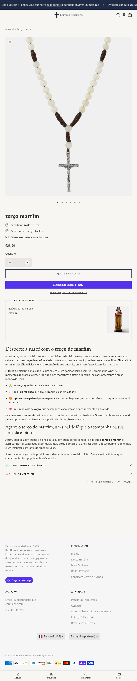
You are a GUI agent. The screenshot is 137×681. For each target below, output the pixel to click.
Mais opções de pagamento (68, 292)
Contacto (76, 605)
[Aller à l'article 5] (75, 202)
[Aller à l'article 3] (66, 202)
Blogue (75, 553)
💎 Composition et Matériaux (25, 465)
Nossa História (79, 559)
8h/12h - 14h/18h (15, 609)
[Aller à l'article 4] (70, 202)
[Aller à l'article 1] (57, 202)
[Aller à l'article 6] (79, 202)
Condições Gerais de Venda (87, 577)
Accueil (9, 29)
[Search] (118, 15)
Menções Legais (80, 565)
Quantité (10, 253)
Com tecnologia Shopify (42, 655)
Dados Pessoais (80, 571)
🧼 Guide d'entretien (19, 474)
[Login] (124, 15)
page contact (54, 4)
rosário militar (81, 454)
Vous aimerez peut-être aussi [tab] (68, 513)
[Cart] (130, 15)
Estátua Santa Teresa (20, 308)
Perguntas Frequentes (84, 599)
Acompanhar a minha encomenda (91, 611)
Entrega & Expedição (83, 617)
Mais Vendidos (47, 458)
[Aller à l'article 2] (62, 202)
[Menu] (7, 15)
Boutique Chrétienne (21, 655)
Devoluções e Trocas (83, 623)
